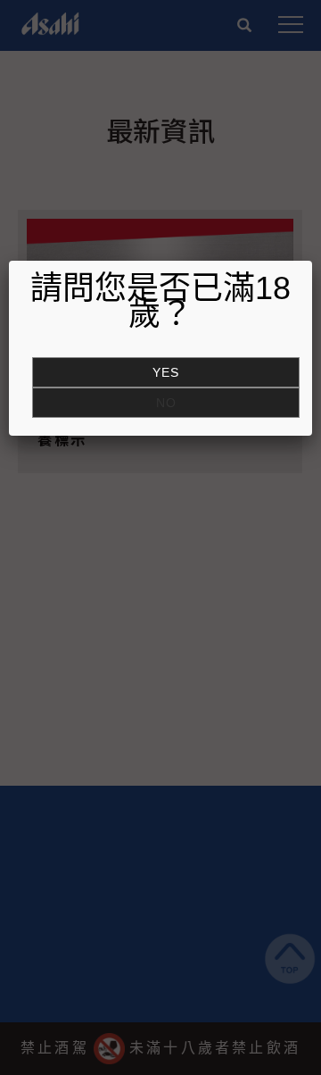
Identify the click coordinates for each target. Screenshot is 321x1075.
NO (166, 403)
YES (165, 372)
